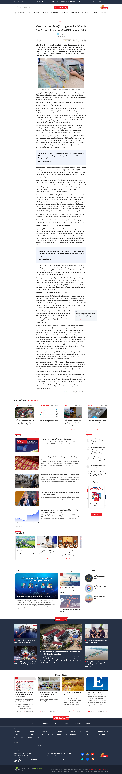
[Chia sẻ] (85, 40)
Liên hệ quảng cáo (61, 759)
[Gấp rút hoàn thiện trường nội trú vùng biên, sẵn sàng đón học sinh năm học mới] (61, 637)
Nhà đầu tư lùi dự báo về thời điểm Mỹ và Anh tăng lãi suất (60, 474)
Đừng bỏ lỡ (19, 533)
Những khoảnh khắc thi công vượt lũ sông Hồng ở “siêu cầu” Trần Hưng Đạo (96, 664)
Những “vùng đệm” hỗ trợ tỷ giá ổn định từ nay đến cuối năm (47, 553)
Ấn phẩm (96, 482)
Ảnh (15, 745)
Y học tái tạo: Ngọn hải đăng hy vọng (70, 610)
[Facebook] (90, 2)
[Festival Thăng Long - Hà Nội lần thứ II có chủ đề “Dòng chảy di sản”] (25, 653)
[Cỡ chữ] (40, 40)
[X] (93, 2)
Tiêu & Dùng (51, 1)
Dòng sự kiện (61, 675)
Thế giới (95, 12)
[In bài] (37, 40)
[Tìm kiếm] (18, 7)
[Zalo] (97, 2)
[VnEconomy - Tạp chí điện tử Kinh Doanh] (61, 718)
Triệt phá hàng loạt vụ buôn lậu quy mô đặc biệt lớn (96, 641)
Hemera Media (38, 768)
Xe (58, 1)
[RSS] (92, 759)
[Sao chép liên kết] (82, 40)
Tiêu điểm (21, 12)
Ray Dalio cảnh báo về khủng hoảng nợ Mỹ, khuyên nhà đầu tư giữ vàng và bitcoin (60, 493)
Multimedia (20, 571)
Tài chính (36, 12)
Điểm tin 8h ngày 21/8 (99, 597)
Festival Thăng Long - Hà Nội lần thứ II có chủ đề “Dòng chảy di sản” (25, 663)
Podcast (65, 571)
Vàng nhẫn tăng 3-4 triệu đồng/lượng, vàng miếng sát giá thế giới (60, 458)
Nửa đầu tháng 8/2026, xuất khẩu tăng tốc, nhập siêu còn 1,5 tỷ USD (97, 459)
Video (16, 405)
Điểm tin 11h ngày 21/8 (100, 587)
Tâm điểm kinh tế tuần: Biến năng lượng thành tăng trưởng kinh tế (70, 590)
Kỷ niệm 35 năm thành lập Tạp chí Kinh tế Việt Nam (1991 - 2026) (48, 694)
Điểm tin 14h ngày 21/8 (100, 577)
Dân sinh (103, 12)
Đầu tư (29, 12)
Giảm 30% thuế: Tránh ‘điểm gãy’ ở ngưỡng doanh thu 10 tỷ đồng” (98, 473)
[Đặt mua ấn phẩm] (104, 7)
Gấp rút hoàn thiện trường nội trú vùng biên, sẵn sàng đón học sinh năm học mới (25, 422)
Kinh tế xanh (55, 12)
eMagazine (77, 571)
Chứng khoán (41, 1)
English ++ (82, 1)
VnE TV (63, 1)
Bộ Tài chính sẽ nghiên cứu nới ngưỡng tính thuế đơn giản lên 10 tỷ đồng (68, 553)
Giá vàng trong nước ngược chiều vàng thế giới (98, 466)
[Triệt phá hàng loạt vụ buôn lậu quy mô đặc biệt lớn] (96, 631)
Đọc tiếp (18, 436)
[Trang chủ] (15, 13)
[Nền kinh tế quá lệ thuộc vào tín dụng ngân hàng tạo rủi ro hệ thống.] (61, 58)
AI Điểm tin (96, 571)
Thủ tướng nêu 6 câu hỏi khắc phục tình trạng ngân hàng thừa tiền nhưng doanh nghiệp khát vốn (85, 315)
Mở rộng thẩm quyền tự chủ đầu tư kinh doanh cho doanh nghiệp (25, 641)
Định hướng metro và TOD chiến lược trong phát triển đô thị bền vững (24, 694)
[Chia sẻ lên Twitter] (76, 40)
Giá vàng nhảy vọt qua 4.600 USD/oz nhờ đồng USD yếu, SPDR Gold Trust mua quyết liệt (59, 511)
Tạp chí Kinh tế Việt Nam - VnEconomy (98, 769)
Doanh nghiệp (75, 12)
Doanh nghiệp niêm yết (44, 405)
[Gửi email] (79, 40)
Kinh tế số (45, 12)
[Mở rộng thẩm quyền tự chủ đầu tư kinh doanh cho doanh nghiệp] (25, 631)
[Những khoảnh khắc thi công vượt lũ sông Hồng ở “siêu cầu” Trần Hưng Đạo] (96, 653)
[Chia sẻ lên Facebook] (73, 40)
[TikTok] (104, 2)
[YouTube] (100, 2)
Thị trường (65, 12)
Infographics (71, 571)
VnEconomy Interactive (95, 692)
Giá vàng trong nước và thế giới (72, 693)
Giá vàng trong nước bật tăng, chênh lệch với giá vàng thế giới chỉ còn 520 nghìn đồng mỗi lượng (97, 450)
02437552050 (52, 755)
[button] (61, 563)
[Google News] (107, 2)
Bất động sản (86, 12)
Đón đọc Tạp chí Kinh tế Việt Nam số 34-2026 (56, 439)
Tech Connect (72, 1)
